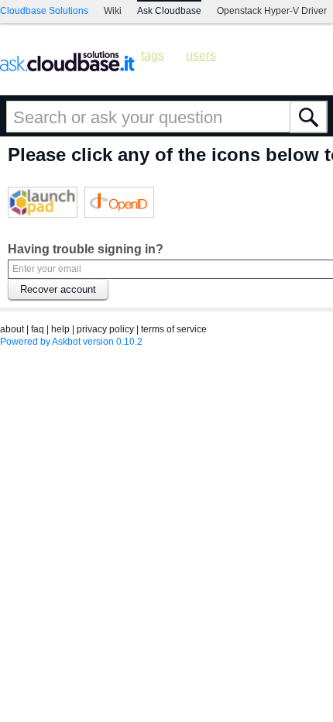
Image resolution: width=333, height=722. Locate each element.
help (60, 329)
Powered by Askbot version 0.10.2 (71, 341)
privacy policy (105, 329)
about (12, 329)
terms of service (174, 329)
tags (152, 55)
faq (37, 329)
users (201, 55)
